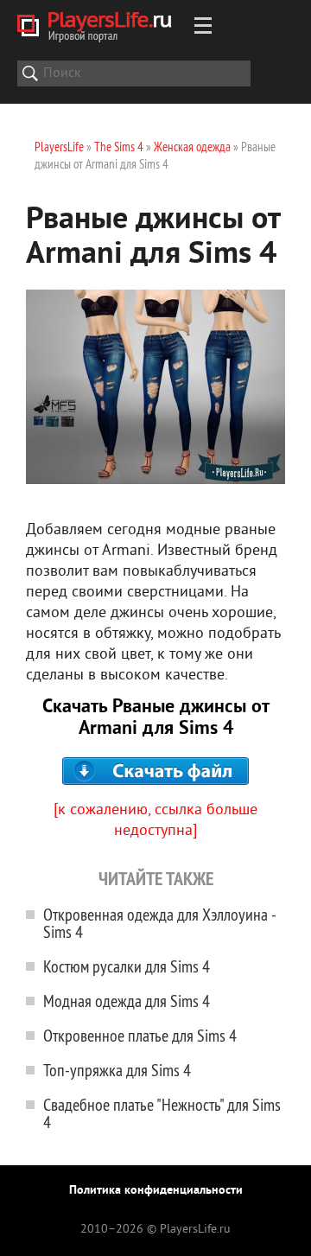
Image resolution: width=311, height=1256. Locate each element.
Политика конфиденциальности (156, 1190)
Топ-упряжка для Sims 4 (117, 1070)
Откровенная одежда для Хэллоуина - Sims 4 (159, 922)
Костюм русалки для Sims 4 (126, 966)
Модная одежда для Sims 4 (126, 1000)
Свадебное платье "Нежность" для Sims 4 (162, 1112)
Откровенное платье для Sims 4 (140, 1035)
